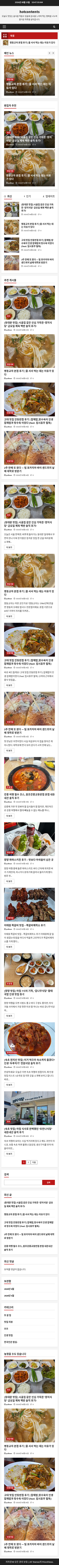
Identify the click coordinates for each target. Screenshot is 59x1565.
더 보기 (10, 548)
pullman (11, 92)
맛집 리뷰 (10, 171)
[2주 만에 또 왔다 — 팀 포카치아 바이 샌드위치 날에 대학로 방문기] (29, 448)
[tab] (8, 197)
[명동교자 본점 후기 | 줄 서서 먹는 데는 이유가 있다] (29, 351)
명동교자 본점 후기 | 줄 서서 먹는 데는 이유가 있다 (11, 227)
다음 (34, 1162)
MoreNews (47, 1561)
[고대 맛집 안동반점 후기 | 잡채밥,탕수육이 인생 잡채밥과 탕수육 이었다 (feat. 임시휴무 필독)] (29, 399)
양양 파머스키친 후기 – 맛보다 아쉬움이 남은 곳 (29, 839)
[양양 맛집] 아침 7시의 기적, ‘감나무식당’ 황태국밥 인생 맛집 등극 (29, 970)
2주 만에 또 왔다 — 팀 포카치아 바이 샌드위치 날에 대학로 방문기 (11, 262)
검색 (6, 1174)
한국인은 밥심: (12, 1053)
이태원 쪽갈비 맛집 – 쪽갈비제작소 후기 (29, 905)
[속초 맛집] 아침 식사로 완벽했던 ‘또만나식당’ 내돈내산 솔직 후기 (29, 1108)
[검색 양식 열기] (54, 26)
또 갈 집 (9, 787)
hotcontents (29, 11)
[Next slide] (53, 53)
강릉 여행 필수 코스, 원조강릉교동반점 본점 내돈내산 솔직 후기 (29, 774)
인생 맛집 (10, 76)
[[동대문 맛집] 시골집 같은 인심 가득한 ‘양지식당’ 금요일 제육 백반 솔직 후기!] (29, 303)
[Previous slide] (49, 53)
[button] (4, 27)
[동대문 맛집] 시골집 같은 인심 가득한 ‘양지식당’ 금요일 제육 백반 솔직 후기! (11, 209)
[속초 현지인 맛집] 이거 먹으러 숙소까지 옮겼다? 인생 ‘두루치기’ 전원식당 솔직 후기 (29, 1039)
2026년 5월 (9, 1295)
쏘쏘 (8, 133)
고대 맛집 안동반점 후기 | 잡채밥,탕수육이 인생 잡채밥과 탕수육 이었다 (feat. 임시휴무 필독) (29, 84)
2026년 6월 (9, 1289)
